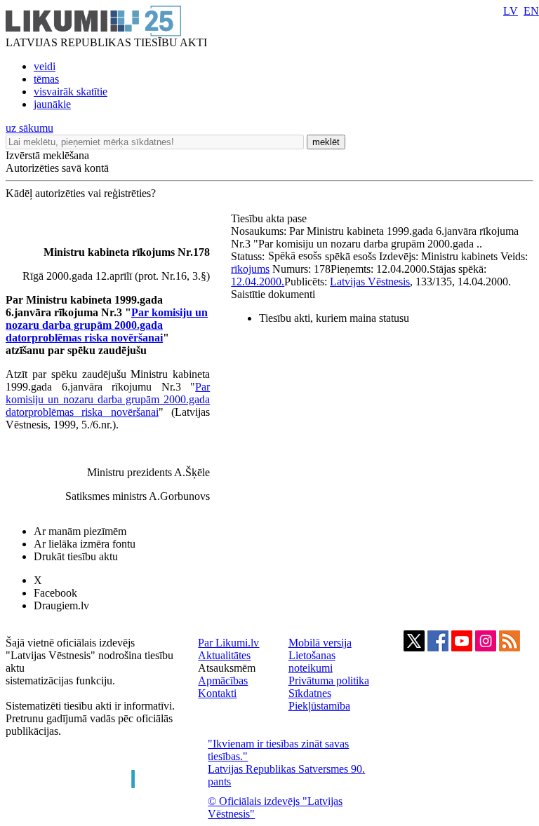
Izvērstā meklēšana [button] (47, 155)
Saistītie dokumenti (273, 294)
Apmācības (223, 680)
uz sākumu (29, 128)
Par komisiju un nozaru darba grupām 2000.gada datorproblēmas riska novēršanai (107, 325)
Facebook (55, 593)
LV (510, 11)
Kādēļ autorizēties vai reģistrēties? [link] (81, 193)
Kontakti (217, 693)
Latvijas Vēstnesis (370, 281)
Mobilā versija (320, 643)
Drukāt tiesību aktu (76, 556)
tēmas (46, 79)
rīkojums (250, 269)
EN (531, 11)
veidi (44, 66)
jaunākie (52, 104)
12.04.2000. (257, 281)
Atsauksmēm (226, 668)
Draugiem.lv (61, 605)
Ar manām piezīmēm (80, 531)
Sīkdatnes (309, 693)
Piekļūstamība (319, 706)
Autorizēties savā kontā (57, 168)
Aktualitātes (224, 655)
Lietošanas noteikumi (311, 661)
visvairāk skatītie (70, 91)
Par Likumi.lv (228, 643)
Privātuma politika (328, 680)
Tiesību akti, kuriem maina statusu (334, 318)
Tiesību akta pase (270, 218)
